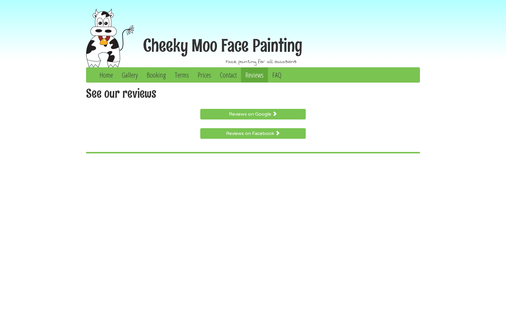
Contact (228, 75)
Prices (204, 75)
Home (106, 75)
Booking (156, 75)
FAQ (276, 75)
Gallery (130, 75)
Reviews (254, 75)
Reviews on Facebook (250, 133)
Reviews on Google (250, 114)
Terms (182, 75)
